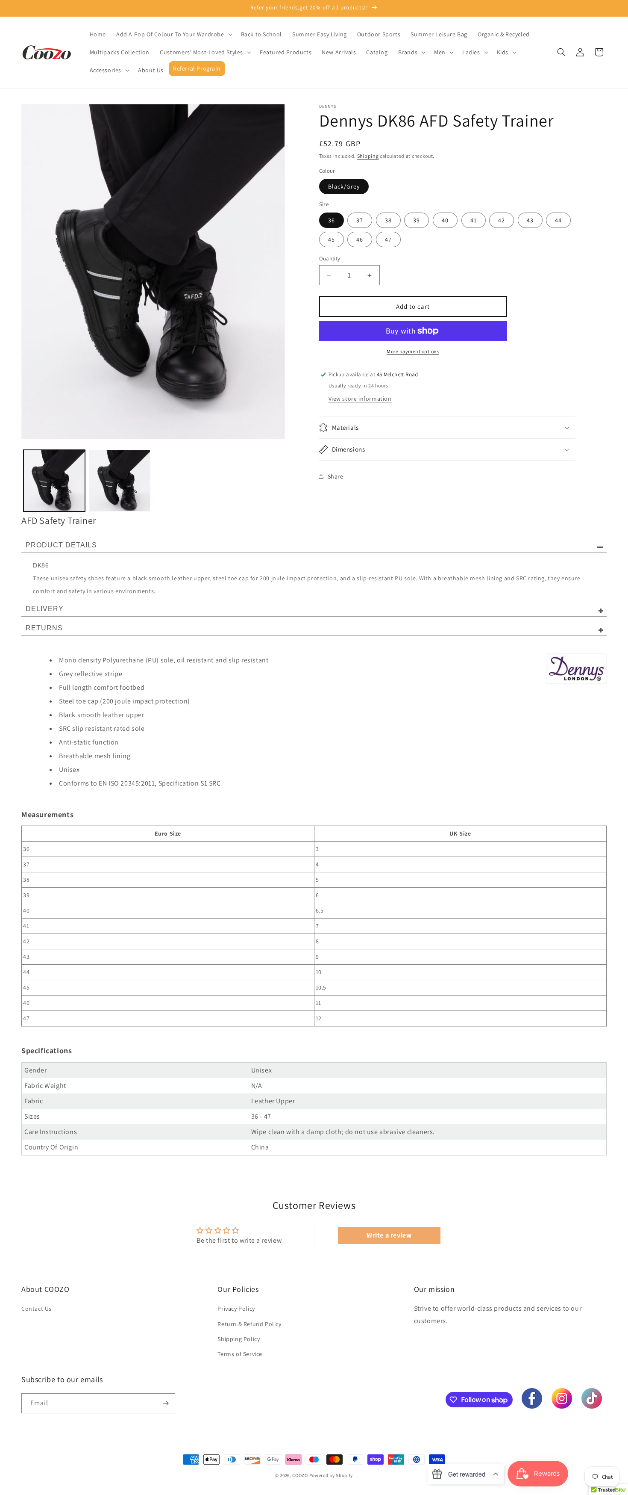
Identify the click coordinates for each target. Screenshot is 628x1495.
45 (331, 239)
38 (388, 220)
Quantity (329, 258)
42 (501, 220)
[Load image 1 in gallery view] (54, 480)
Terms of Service (239, 1354)
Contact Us (36, 1309)
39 (416, 220)
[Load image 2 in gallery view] (120, 480)
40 (445, 220)
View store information (360, 398)
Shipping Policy (238, 1339)
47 (388, 239)
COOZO (300, 1475)
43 (530, 220)
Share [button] (335, 476)
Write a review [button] (389, 1235)
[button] (173, 34)
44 (558, 220)
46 (359, 239)
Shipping (368, 156)
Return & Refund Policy (249, 1324)
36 (331, 220)
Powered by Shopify (331, 1475)
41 (473, 220)
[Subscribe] (165, 1403)
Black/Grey (344, 186)
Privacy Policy (236, 1309)
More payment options (413, 351)
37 (359, 220)
